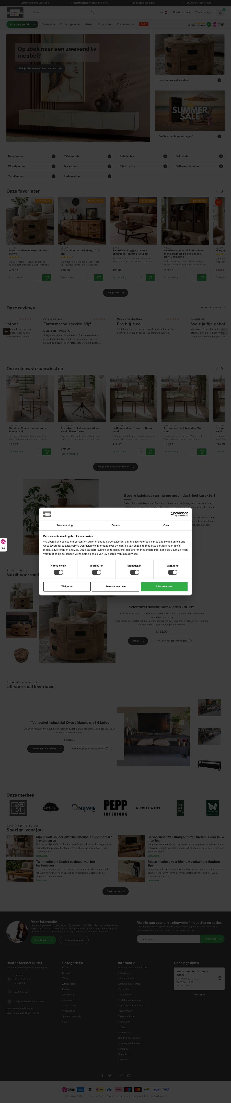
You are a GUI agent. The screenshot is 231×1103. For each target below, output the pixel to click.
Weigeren (67, 586)
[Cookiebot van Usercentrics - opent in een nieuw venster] (173, 514)
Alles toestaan (164, 586)
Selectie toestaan (116, 586)
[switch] (96, 572)
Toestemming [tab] (65, 525)
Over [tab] (166, 525)
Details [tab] (115, 525)
